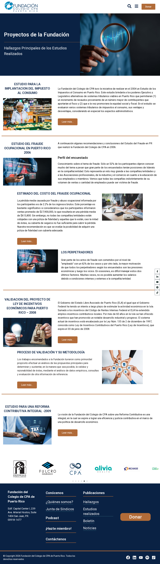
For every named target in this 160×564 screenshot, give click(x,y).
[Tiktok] (157, 292)
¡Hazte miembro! (58, 529)
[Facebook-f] (157, 271)
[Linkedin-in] (157, 276)
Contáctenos (56, 539)
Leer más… (68, 121)
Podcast (52, 518)
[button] (72, 481)
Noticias (89, 528)
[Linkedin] (134, 557)
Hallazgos (91, 502)
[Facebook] (128, 557)
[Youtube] (157, 282)
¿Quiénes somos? (59, 502)
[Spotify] (157, 287)
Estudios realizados (91, 511)
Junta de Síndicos (60, 509)
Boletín (88, 521)
